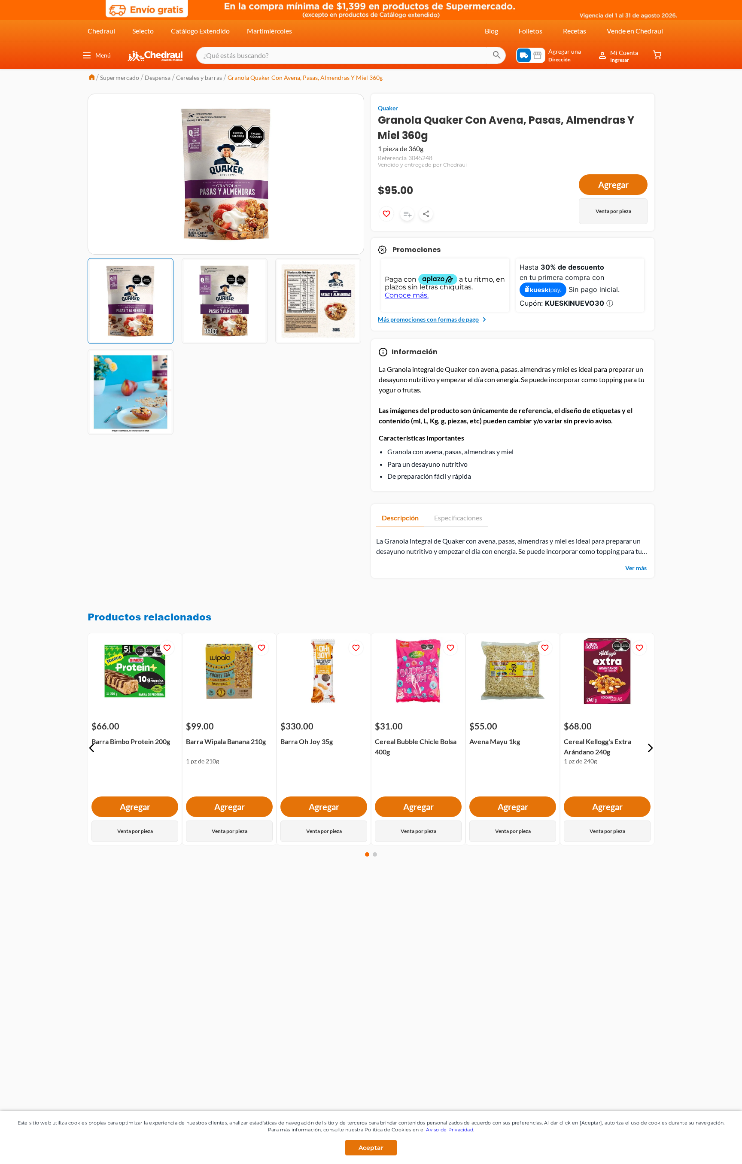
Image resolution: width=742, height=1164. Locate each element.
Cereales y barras (199, 77)
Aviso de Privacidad (449, 1130)
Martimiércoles (269, 31)
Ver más (636, 567)
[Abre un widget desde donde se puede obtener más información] (707, 1149)
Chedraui (101, 31)
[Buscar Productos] (497, 55)
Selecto (143, 31)
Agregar (613, 184)
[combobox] (351, 55)
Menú (103, 55)
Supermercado (119, 77)
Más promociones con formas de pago (428, 319)
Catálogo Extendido (200, 31)
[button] (92, 748)
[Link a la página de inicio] (92, 78)
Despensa (157, 77)
